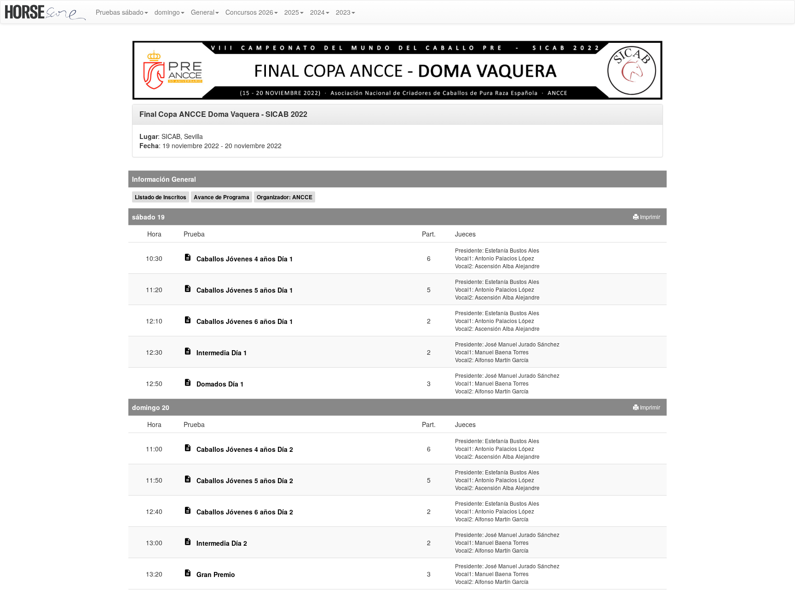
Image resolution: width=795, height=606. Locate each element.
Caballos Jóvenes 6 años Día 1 (244, 321)
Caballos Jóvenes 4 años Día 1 (244, 258)
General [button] (202, 12)
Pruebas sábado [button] (120, 12)
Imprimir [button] (649, 216)
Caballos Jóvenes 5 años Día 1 (244, 289)
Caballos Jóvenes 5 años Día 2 (244, 480)
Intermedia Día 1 (221, 352)
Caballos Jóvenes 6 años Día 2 (244, 511)
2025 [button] (291, 12)
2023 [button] (343, 12)
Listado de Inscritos (160, 197)
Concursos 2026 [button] (249, 12)
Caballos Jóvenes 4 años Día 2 (244, 449)
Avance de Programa (221, 197)
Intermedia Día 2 (221, 543)
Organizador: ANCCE (284, 197)
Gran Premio (215, 574)
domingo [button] (167, 12)
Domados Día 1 (220, 383)
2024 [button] (317, 12)
